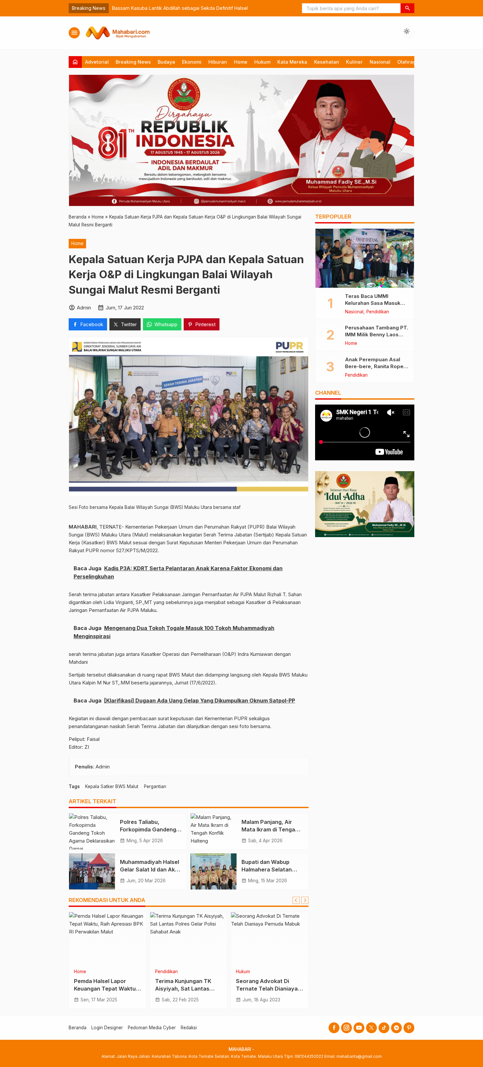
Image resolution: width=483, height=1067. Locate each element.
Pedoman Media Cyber (152, 1027)
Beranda (77, 1027)
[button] (407, 8)
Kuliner (354, 62)
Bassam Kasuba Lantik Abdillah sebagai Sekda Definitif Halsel (180, 8)
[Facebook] (334, 1027)
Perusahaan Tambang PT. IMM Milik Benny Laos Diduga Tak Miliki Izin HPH (377, 334)
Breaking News (133, 62)
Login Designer (107, 1027)
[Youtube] (359, 1027)
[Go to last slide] (296, 900)
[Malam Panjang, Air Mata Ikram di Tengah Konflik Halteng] (214, 831)
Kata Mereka (292, 62)
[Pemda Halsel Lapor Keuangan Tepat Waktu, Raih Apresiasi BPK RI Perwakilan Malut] (107, 938)
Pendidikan (166, 972)
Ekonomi (191, 62)
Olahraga (408, 62)
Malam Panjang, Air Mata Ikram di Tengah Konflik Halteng (270, 829)
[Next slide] (305, 900)
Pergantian (155, 786)
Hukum (262, 62)
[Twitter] (371, 1027)
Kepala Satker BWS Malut (111, 786)
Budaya (166, 62)
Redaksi (189, 1027)
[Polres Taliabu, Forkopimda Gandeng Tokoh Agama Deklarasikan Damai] (92, 831)
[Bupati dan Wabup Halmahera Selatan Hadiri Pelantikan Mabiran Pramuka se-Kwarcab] (214, 871)
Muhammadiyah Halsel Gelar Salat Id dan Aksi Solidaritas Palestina (149, 869)
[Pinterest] (408, 1027)
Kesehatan (326, 62)
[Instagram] (346, 1027)
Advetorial (97, 62)
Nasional (380, 62)
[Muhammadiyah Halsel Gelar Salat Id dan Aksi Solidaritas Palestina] (92, 871)
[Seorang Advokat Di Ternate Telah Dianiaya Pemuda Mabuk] (269, 938)
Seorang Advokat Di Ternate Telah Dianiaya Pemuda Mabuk (267, 988)
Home (240, 62)
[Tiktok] (384, 1027)
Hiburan (217, 62)
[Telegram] (396, 1027)
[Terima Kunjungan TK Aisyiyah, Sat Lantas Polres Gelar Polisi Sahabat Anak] (188, 938)
